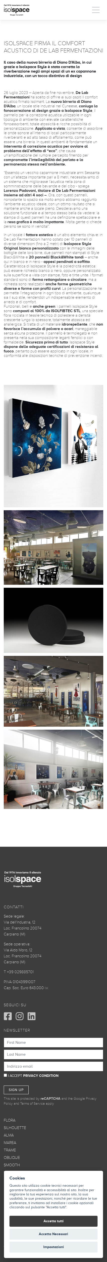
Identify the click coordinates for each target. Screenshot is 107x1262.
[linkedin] (32, 1016)
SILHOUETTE (15, 1128)
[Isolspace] (16, 10)
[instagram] (20, 1016)
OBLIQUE (12, 1157)
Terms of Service (32, 1104)
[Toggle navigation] (96, 10)
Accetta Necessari (53, 1234)
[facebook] (8, 1016)
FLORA (9, 1120)
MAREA (10, 1142)
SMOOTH (12, 1165)
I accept (33, 1076)
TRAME (10, 1150)
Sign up (16, 1090)
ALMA (9, 1135)
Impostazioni (53, 1247)
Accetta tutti (54, 1221)
